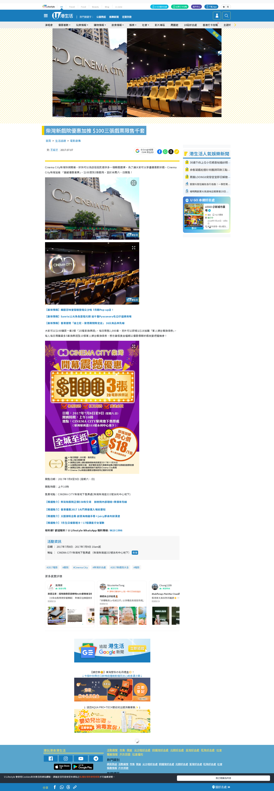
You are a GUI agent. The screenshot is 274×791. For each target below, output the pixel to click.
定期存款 (127, 17)
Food (83, 6)
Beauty (95, 6)
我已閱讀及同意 (223, 778)
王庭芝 (54, 150)
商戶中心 (196, 6)
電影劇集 (75, 141)
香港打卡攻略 (210, 25)
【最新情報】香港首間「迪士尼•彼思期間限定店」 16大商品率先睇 (84, 323)
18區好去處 (190, 25)
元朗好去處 (177, 750)
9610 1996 (116, 530)
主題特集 (229, 25)
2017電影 (53, 567)
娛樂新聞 (114, 17)
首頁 (48, 141)
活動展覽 (112, 750)
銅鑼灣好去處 (160, 750)
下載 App (213, 6)
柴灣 (135, 552)
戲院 (66, 567)
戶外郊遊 (125, 754)
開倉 (129, 750)
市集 (122, 750)
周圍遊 (174, 25)
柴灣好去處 (100, 567)
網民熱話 (112, 764)
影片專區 (160, 25)
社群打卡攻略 (181, 6)
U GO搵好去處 (161, 6)
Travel (72, 6)
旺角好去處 (208, 750)
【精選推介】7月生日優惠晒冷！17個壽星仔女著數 (74, 523)
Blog (107, 6)
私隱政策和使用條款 (90, 776)
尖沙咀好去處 (142, 750)
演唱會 (49, 25)
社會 (219, 750)
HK (61, 6)
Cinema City (81, 567)
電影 (137, 567)
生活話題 (60, 141)
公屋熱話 (101, 17)
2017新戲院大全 (120, 567)
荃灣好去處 (192, 750)
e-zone (118, 6)
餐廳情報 (112, 754)
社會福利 (137, 754)
